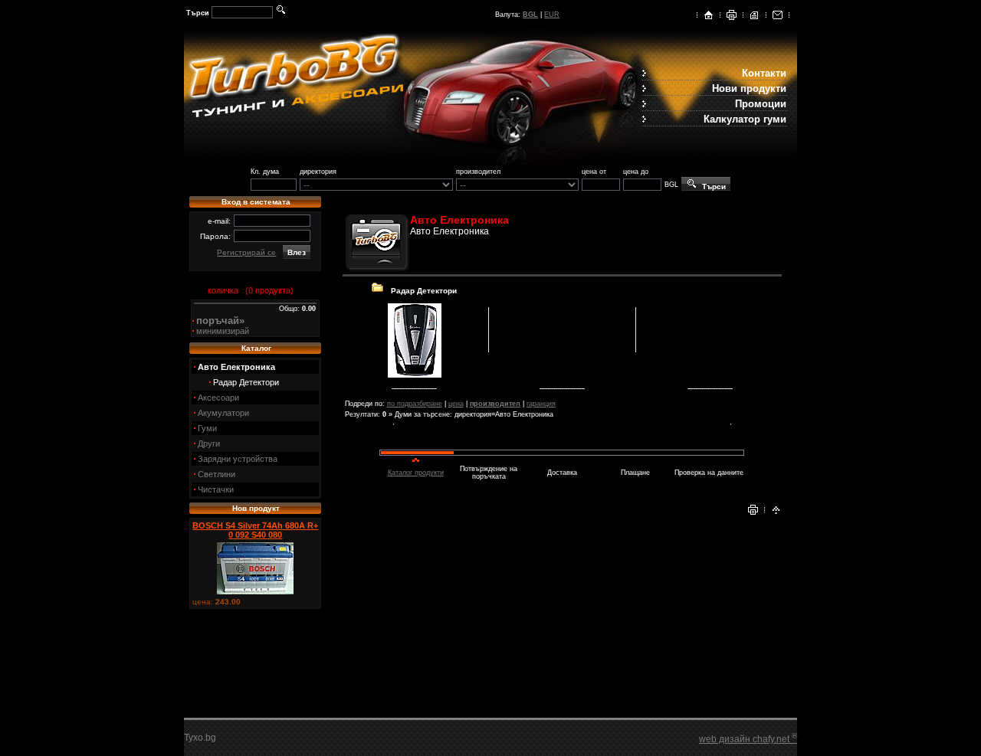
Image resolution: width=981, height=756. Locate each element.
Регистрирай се (246, 252)
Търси (711, 186)
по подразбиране (414, 403)
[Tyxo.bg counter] (214, 740)
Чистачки (216, 489)
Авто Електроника (236, 366)
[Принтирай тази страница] (731, 17)
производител (495, 403)
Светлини (216, 474)
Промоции (760, 104)
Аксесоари (218, 397)
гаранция (541, 403)
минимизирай (222, 330)
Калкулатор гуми (745, 119)
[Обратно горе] (776, 512)
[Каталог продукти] (754, 17)
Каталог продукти (416, 472)
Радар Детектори (246, 382)
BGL (530, 14)
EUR (551, 14)
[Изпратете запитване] (777, 17)
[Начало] (708, 17)
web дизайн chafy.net (748, 739)
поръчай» (220, 320)
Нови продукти (749, 88)
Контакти (764, 73)
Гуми (207, 428)
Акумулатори (223, 412)
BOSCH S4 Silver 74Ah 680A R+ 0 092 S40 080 (255, 530)
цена (456, 403)
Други (209, 443)
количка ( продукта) (248, 290)
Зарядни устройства (237, 458)
